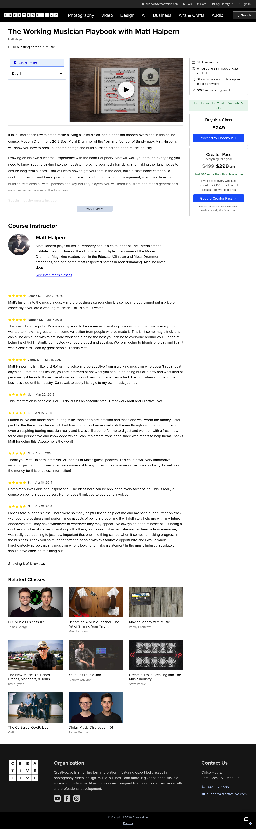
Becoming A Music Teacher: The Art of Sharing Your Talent (94, 624)
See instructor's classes (54, 274)
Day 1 (16, 73)
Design (127, 15)
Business (162, 15)
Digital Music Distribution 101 (91, 727)
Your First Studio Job (85, 674)
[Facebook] (67, 798)
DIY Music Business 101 (26, 621)
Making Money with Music (149, 621)
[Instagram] (76, 798)
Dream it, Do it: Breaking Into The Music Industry (155, 677)
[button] (246, 819)
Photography (81, 15)
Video (107, 15)
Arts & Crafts (191, 15)
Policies (128, 823)
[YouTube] (57, 798)
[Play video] (126, 90)
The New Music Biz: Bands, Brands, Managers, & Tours (29, 677)
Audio (217, 15)
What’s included (227, 210)
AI (144, 15)
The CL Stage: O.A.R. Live (28, 727)
